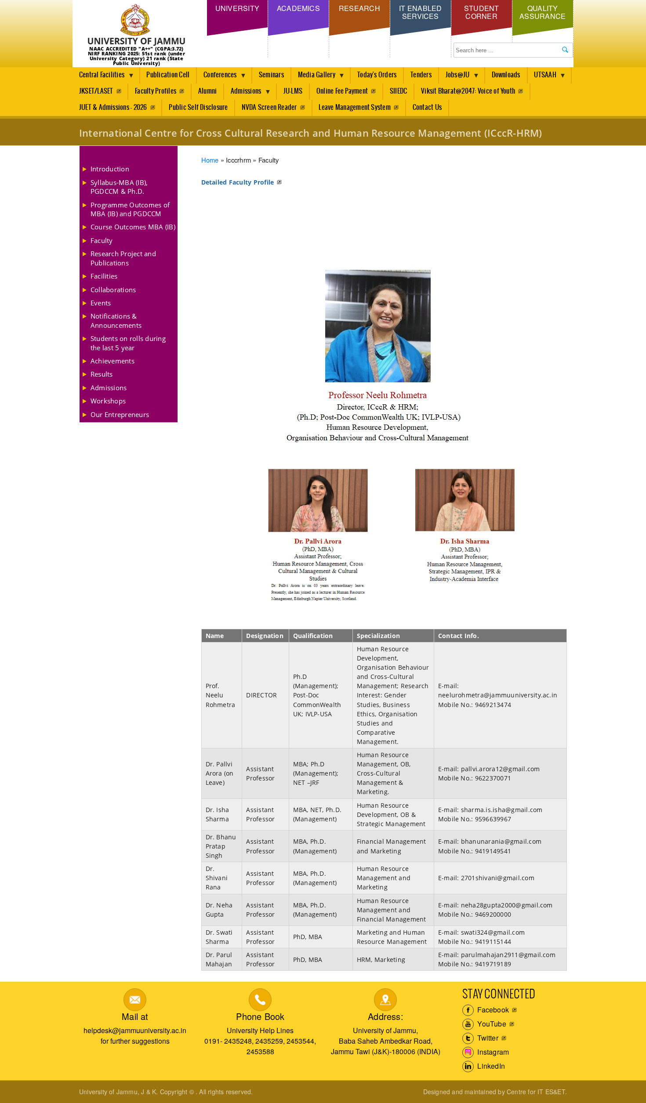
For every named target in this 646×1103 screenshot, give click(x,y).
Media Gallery (313, 77)
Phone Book (260, 1016)
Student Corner (481, 12)
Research (359, 8)
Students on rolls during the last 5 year (128, 343)
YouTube (490, 1024)
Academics (298, 8)
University (237, 8)
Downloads (506, 75)
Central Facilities (98, 77)
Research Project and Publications (123, 258)
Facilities (104, 276)
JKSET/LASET (96, 91)
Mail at (135, 1016)
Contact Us (427, 107)
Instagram (492, 1052)
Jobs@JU (454, 77)
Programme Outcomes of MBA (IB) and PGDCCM (130, 209)
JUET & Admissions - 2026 (113, 107)
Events (101, 302)
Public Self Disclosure (198, 107)
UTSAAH (542, 77)
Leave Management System (355, 107)
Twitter (486, 1038)
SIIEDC (398, 91)
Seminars (271, 75)
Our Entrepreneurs (120, 414)
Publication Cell (167, 75)
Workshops (108, 400)
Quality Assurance (542, 12)
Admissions (242, 93)
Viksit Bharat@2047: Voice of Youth (468, 91)
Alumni (207, 91)
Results (102, 374)
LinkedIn (490, 1066)
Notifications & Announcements (116, 320)
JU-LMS (292, 91)
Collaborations (113, 289)
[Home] (136, 25)
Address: (385, 1016)
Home (210, 159)
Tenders (421, 75)
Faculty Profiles (155, 91)
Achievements (112, 360)
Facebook (492, 1010)
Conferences (217, 77)
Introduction (110, 168)
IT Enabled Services (420, 12)
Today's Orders (376, 75)
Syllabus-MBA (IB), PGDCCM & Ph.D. (119, 187)
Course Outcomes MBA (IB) (133, 226)
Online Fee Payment (342, 91)
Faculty (102, 240)
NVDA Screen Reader (269, 107)
